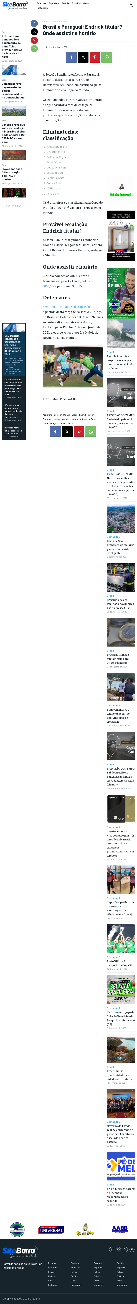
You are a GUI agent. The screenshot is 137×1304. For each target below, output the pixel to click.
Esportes (47, 419)
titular (63, 423)
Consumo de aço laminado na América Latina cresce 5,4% (120, 603)
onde (45, 423)
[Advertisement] (14, 261)
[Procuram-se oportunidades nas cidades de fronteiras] (121, 1048)
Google (65, 419)
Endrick (82, 414)
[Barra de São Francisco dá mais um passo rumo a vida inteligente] (121, 518)
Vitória (70, 423)
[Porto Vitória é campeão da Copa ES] (121, 938)
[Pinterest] (34, 40)
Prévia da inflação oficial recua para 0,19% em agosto (118, 658)
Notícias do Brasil (88, 419)
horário (74, 419)
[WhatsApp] (34, 48)
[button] (131, 5)
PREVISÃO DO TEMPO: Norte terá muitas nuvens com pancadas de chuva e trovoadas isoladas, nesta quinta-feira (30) (121, 484)
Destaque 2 (113, 536)
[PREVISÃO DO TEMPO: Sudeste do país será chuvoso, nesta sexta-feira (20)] (121, 392)
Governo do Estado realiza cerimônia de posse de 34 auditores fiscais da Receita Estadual (120, 1134)
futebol (56, 419)
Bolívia (66, 414)
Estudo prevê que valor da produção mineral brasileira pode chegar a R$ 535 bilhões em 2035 (13, 133)
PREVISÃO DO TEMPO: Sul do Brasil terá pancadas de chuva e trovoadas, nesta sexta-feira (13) (121, 776)
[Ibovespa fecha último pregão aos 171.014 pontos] (14, 192)
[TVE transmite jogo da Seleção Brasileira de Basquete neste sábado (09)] (121, 989)
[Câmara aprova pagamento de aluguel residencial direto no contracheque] (14, 111)
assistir (58, 414)
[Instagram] (118, 1249)
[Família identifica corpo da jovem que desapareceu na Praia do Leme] (121, 333)
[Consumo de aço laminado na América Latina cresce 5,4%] (121, 577)
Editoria (54, 21)
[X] (34, 31)
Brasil (4, 32)
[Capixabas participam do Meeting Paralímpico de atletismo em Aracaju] (121, 880)
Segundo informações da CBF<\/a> (67, 306)
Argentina (47, 414)
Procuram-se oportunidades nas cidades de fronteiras (120, 1075)
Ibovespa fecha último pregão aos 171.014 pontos (12, 174)
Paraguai (53, 423)
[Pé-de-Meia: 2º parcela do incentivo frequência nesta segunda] (121, 1166)
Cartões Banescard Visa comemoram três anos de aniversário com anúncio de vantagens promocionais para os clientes (120, 843)
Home (46, 21)
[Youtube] (132, 1249)
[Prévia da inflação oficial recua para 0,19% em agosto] (121, 632)
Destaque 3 (113, 705)
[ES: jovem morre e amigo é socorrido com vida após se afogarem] (121, 687)
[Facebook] (34, 23)
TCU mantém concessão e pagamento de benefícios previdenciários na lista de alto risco (12, 46)
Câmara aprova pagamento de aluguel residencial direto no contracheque (13, 411)
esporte (91, 414)
